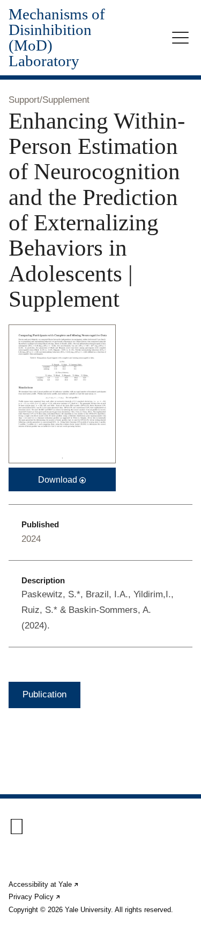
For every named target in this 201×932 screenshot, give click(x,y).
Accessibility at (44, 884)
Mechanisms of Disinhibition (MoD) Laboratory (57, 37)
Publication (44, 694)
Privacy (35, 897)
